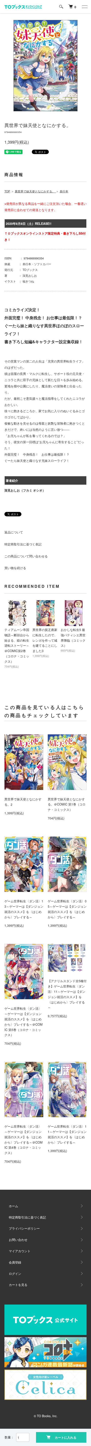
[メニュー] (84, 6)
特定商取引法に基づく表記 (23, 544)
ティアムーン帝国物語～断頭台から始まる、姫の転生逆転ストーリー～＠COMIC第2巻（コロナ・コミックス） (16, 645)
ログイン (15, 1273)
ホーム (13, 1206)
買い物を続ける (15, 568)
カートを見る (18, 1284)
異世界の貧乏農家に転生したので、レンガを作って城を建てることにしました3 (44, 640)
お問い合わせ (18, 1239)
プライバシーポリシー (24, 1228)
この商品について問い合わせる (26, 556)
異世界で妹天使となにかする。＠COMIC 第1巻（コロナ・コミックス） (66, 804)
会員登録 (15, 1262)
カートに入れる (65, 1437)
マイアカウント (19, 1251)
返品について (13, 532)
